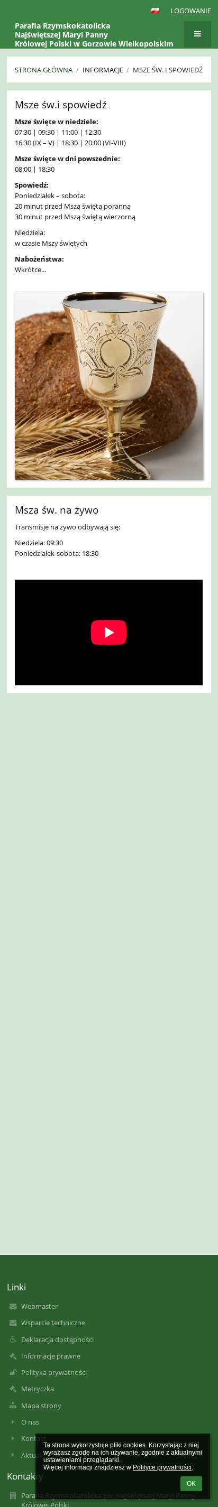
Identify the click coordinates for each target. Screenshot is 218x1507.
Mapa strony (41, 1405)
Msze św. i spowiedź (168, 70)
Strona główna (43, 70)
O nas (30, 1422)
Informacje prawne (50, 1356)
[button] (155, 10)
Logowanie (190, 10)
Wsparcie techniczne (53, 1322)
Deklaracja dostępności (57, 1339)
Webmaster (39, 1306)
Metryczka (37, 1388)
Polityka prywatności (54, 1372)
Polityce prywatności (162, 1467)
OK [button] (191, 1483)
